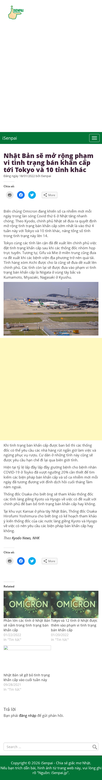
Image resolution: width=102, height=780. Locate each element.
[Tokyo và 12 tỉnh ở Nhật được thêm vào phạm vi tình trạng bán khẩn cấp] (74, 604)
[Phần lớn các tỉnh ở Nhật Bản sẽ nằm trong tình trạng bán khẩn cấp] (27, 604)
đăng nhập (27, 715)
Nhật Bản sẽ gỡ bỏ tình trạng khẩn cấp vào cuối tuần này (27, 677)
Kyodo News (21, 537)
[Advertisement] (51, 78)
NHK (36, 537)
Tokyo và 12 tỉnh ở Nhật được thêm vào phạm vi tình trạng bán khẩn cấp (74, 625)
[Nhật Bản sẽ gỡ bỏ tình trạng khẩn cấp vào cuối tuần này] (27, 659)
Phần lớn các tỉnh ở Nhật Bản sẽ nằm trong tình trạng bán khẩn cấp (27, 625)
